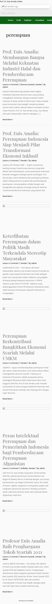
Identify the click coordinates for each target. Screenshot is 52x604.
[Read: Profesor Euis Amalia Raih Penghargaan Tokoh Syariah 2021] (26, 522)
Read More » (8, 119)
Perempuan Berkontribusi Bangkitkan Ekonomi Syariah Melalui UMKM (24, 347)
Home (10, 20)
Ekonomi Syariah (27, 84)
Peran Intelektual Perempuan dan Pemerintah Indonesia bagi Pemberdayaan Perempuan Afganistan (26, 449)
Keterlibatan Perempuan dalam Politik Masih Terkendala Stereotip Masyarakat (24, 247)
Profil (19, 20)
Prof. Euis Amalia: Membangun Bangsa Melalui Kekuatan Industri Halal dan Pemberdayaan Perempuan (23, 66)
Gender (38, 84)
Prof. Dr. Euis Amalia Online (11, 1)
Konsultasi (39, 20)
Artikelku (24, 468)
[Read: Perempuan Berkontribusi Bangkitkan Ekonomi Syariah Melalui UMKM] (26, 319)
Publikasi (27, 20)
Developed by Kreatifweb (26, 600)
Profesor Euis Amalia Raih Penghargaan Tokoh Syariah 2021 (24, 546)
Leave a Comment (11, 84)
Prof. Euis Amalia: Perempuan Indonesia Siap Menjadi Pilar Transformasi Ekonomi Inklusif (25, 144)
